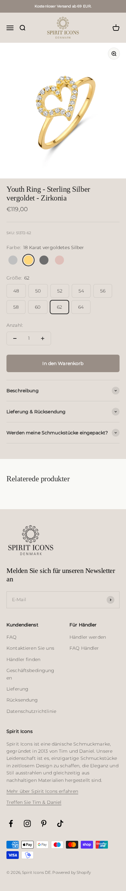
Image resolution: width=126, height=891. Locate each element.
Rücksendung (22, 700)
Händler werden (87, 637)
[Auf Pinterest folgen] (43, 823)
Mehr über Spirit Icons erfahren (42, 791)
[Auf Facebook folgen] (10, 823)
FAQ (11, 637)
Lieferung (17, 689)
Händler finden (23, 659)
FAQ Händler (84, 648)
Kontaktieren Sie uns (30, 648)
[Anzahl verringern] (15, 338)
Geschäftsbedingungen (30, 674)
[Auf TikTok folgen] (60, 823)
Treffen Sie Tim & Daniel (33, 802)
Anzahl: (14, 325)
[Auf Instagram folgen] (27, 823)
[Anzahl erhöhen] (43, 338)
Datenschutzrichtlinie (31, 711)
